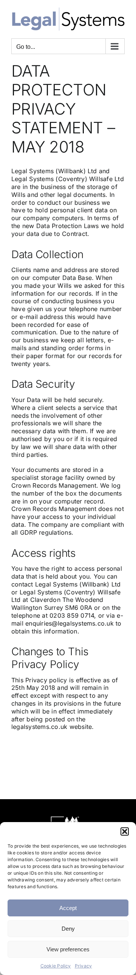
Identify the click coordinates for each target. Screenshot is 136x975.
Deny (68, 928)
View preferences (68, 949)
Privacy (83, 966)
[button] (124, 831)
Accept (68, 908)
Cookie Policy (55, 966)
